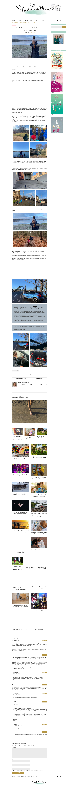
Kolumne (13, 20)
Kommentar (14, 747)
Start (12, 22)
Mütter (37, 20)
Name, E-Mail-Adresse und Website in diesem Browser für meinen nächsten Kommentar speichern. (28, 770)
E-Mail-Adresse (14, 763)
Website (13, 766)
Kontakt (43, 20)
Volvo (17, 370)
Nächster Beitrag (38, 378)
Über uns (28, 776)
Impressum (18, 776)
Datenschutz (23, 776)
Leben (31, 20)
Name (13, 759)
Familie (20, 20)
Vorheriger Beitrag (21, 378)
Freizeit (17, 22)
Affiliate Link (52, 92)
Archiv (36, 776)
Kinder (26, 20)
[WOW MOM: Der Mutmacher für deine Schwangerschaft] (57, 81)
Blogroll (32, 776)
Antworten (44, 640)
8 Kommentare (32, 32)
